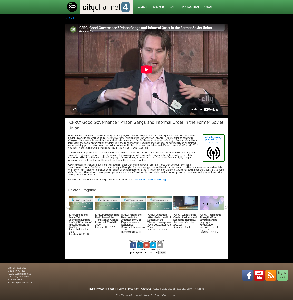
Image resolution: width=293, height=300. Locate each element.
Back (72, 18)
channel (105, 7)
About (208, 6)
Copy (162, 252)
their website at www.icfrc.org (149, 179)
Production (190, 6)
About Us (146, 288)
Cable (173, 6)
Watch (142, 6)
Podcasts (158, 6)
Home (92, 288)
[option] (81, 217)
